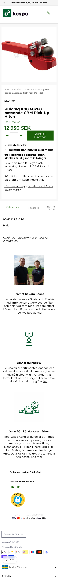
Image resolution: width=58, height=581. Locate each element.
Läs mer (36, 457)
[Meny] (54, 13)
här (45, 381)
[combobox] (29, 567)
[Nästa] (51, 208)
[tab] (13, 208)
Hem (7, 89)
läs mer (37, 312)
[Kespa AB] (15, 13)
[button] (48, 13)
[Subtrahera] (7, 135)
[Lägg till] (21, 135)
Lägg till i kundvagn (40, 135)
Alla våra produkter (22, 89)
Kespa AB (6, 542)
